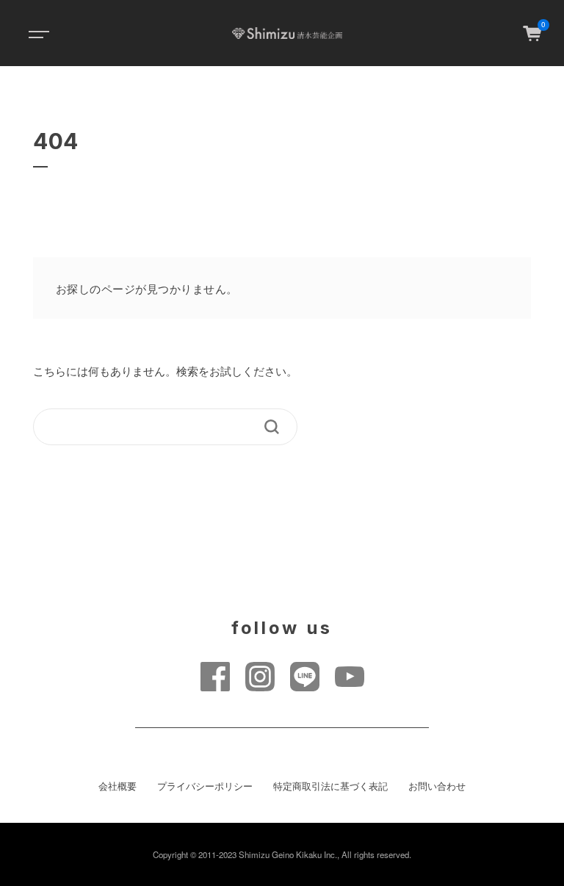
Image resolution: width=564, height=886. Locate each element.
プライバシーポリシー (205, 786)
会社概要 (117, 786)
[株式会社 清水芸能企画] (287, 33)
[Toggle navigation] (37, 33)
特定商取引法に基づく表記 (330, 786)
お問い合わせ (437, 786)
